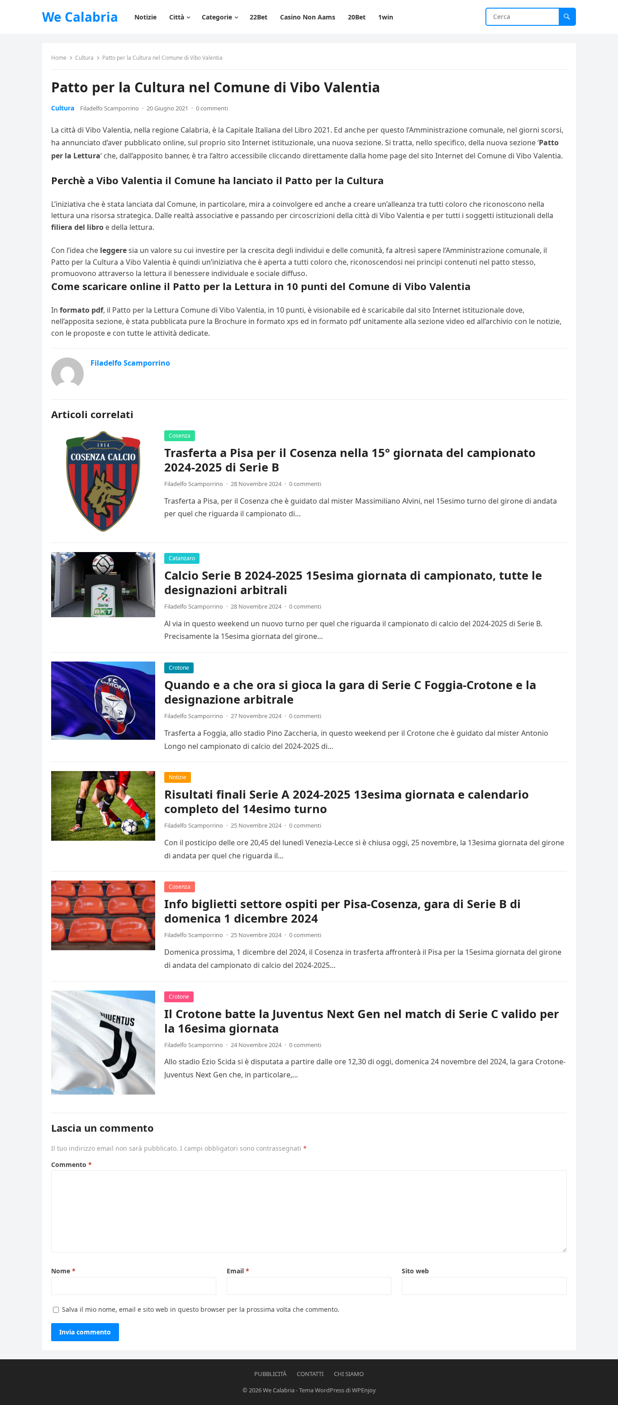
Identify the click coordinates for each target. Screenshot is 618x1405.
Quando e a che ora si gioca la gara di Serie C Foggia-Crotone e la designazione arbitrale (350, 692)
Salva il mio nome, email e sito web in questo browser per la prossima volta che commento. (200, 1309)
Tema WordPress (321, 1390)
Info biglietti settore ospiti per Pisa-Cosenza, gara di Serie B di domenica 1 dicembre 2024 (342, 911)
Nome (63, 1271)
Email (238, 1271)
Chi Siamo (349, 1374)
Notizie (177, 777)
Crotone (179, 668)
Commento (71, 1164)
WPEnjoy (364, 1390)
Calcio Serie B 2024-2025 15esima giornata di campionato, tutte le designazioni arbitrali (353, 582)
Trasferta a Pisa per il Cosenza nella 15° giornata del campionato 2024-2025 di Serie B (350, 460)
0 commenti (212, 108)
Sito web (415, 1271)
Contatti (310, 1374)
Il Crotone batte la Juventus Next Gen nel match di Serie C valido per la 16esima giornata (361, 1021)
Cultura (84, 58)
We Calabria (80, 16)
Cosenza (179, 435)
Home (59, 58)
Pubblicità (270, 1374)
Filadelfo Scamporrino (109, 108)
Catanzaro (182, 558)
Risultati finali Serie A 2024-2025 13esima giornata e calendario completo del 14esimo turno (346, 801)
